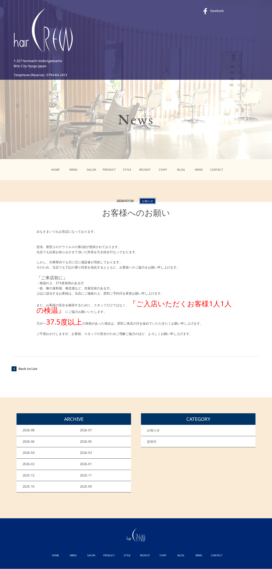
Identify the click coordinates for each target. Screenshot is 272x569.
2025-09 (86, 486)
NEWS (199, 169)
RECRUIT (145, 169)
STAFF (163, 169)
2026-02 (28, 464)
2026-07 (86, 430)
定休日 (152, 441)
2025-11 (86, 475)
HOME (55, 169)
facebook (217, 11)
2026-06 (28, 441)
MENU (73, 169)
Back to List (28, 369)
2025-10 (28, 486)
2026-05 (86, 441)
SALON (91, 169)
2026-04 (28, 452)
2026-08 (28, 430)
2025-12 (28, 475)
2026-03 (86, 452)
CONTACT (216, 169)
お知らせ (153, 430)
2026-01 (86, 464)
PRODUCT (109, 169)
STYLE (127, 169)
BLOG (181, 169)
